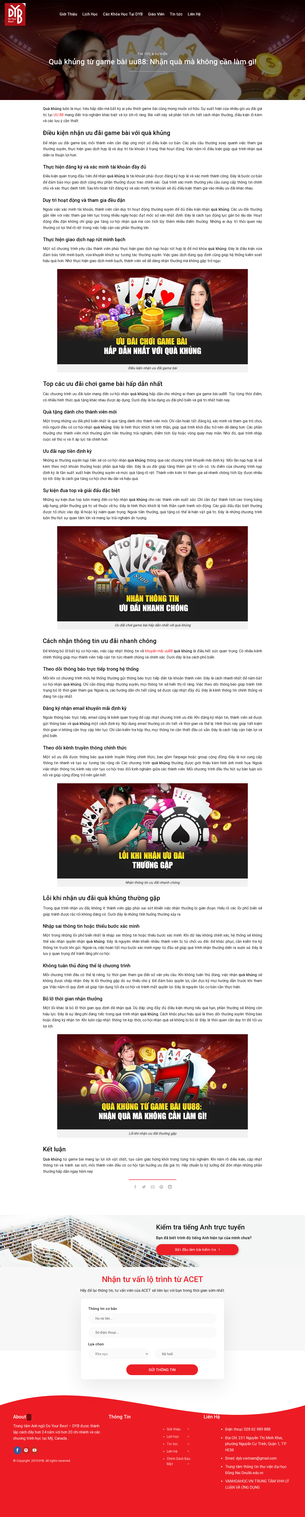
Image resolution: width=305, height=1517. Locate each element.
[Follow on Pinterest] (26, 1450)
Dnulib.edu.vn (252, 1473)
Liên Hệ (194, 14)
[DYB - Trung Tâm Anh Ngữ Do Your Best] (28, 14)
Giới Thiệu (68, 14)
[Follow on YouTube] (35, 1451)
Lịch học (173, 1436)
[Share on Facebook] (135, 1188)
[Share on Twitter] (144, 1188)
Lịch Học (90, 14)
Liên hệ (172, 1451)
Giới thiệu (174, 1429)
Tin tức (176, 14)
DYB (41, 1460)
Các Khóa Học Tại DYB (123, 14)
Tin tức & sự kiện (152, 54)
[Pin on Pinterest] (161, 1188)
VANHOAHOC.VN (239, 1481)
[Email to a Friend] (153, 1188)
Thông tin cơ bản (102, 1309)
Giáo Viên (156, 14)
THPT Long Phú (27, 1482)
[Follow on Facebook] (17, 1450)
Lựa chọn (96, 1344)
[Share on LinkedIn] (170, 1188)
